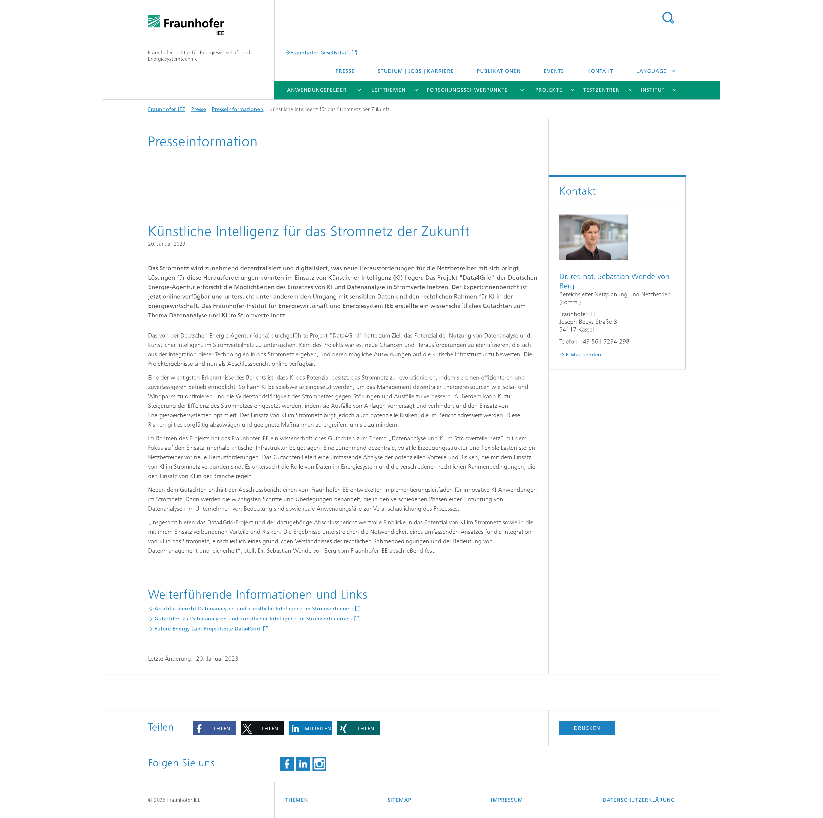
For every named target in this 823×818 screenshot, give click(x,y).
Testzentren (601, 90)
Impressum (507, 800)
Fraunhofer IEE (166, 109)
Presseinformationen (237, 109)
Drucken (587, 728)
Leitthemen (388, 90)
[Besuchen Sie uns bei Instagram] (319, 764)
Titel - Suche (668, 18)
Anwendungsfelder (317, 90)
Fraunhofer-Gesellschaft (320, 52)
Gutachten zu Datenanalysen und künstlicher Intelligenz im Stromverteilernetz (254, 619)
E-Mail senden (583, 355)
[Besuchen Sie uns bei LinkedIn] (303, 764)
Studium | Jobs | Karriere (416, 71)
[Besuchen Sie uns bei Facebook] (287, 764)
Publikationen (499, 71)
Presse (345, 71)
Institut (653, 90)
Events (554, 71)
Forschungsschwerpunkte (467, 90)
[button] (214, 728)
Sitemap (400, 800)
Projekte (548, 90)
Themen (296, 800)
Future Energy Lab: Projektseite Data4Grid (208, 629)
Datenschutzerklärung (639, 800)
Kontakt (600, 71)
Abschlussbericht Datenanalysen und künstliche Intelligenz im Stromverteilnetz (254, 609)
